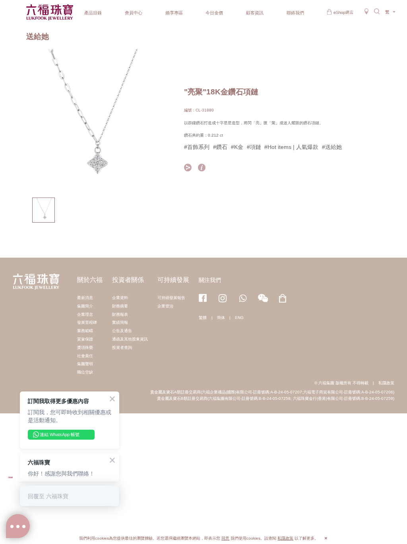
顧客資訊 (255, 12)
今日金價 (214, 12)
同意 (225, 538)
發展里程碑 (87, 322)
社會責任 (85, 356)
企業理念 (85, 314)
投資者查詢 (122, 347)
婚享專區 (174, 12)
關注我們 (210, 280)
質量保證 (85, 339)
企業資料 (120, 297)
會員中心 (133, 12)
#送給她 (332, 147)
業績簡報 (120, 322)
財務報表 (120, 314)
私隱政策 (386, 383)
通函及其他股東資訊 (130, 339)
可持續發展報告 (171, 297)
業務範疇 (85, 331)
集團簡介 (85, 306)
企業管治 (165, 306)
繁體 (203, 317)
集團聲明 (85, 364)
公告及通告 (122, 331)
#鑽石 (220, 147)
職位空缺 (85, 372)
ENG (239, 317)
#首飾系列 (196, 147)
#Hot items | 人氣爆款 (291, 147)
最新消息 (85, 297)
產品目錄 (93, 12)
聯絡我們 (295, 12)
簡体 (221, 317)
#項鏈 (254, 147)
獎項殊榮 (85, 347)
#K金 (237, 147)
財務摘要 (120, 306)
